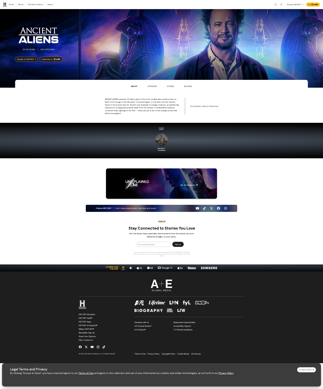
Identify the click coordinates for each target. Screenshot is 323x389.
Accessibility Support (182, 326)
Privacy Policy (153, 354)
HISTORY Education (87, 314)
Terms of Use (140, 354)
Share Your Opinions (87, 336)
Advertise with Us (141, 322)
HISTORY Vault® (85, 318)
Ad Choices (196, 354)
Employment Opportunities (184, 322)
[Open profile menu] (281, 4)
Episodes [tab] (152, 86)
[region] (161, 140)
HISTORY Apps (85, 322)
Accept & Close (305, 370)
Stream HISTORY (294, 4)
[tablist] (161, 84)
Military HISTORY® (86, 329)
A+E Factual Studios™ (143, 326)
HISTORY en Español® (88, 325)
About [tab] (134, 86)
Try (309, 4)
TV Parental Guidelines (183, 330)
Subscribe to (47, 59)
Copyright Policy (168, 354)
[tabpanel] (161, 180)
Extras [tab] (170, 86)
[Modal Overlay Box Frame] (161, 239)
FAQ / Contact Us (86, 340)
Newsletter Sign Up (87, 333)
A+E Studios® (140, 330)
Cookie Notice (183, 354)
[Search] (275, 4)
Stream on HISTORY (25, 59)
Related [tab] (188, 86)
